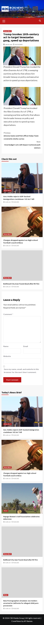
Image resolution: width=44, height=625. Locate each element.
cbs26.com (8, 44)
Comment (8, 314)
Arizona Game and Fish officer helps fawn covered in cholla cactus (21, 136)
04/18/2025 (16, 202)
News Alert (7, 31)
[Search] (39, 21)
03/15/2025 (19, 44)
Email (25, 346)
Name (5, 346)
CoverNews (16, 621)
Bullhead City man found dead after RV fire (21, 284)
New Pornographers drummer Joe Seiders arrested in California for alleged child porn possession (20, 603)
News (6, 511)
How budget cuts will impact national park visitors (22, 145)
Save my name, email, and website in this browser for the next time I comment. (21, 370)
